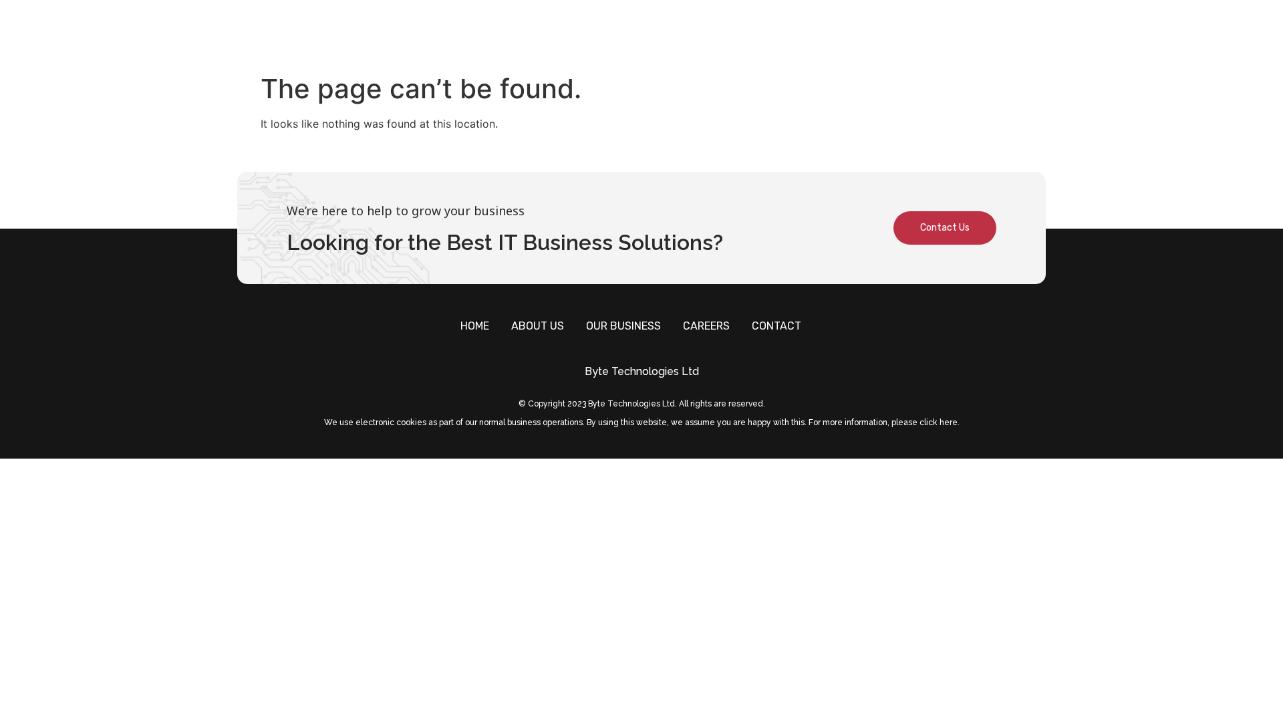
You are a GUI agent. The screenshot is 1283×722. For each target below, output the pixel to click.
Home (667, 33)
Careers (906, 33)
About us (731, 33)
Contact (978, 33)
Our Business (819, 33)
